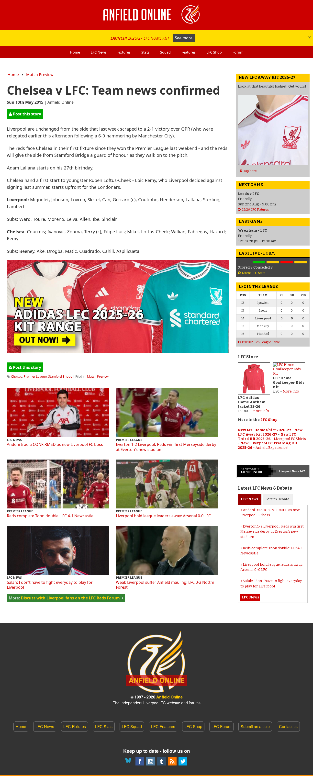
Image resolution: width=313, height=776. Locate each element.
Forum (277, 499)
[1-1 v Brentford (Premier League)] (273, 262)
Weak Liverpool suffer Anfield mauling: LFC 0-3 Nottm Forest (165, 585)
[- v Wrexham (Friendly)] (245, 262)
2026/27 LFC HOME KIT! (152, 38)
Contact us (288, 726)
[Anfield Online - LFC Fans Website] (156, 15)
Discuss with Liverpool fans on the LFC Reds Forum (70, 598)
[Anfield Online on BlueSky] (129, 761)
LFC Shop (269, 420)
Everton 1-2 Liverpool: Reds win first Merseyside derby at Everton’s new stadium (166, 447)
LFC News (44, 726)
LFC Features (163, 726)
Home (13, 74)
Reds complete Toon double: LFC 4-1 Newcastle (50, 515)
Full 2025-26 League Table (261, 342)
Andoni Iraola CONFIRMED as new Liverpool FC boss (55, 444)
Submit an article (255, 726)
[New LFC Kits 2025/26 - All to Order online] (118, 351)
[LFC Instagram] (150, 761)
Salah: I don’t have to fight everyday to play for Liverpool (50, 585)
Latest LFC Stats (253, 273)
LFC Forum (221, 726)
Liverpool (285, 471)
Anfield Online (169, 697)
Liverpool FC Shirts (290, 439)
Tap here (250, 171)
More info (261, 411)
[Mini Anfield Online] (161, 761)
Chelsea (16, 376)
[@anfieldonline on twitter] (183, 761)
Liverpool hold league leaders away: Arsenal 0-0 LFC (163, 515)
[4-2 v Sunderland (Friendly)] (259, 262)
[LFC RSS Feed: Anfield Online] (172, 761)
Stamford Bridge (60, 376)
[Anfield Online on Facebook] (139, 761)
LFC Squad (132, 726)
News (249, 499)
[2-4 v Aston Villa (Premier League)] (287, 262)
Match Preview (40, 74)
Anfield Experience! (272, 448)
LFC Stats (103, 726)
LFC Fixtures (74, 726)
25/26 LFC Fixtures (255, 209)
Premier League (35, 376)
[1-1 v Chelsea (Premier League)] (301, 262)
